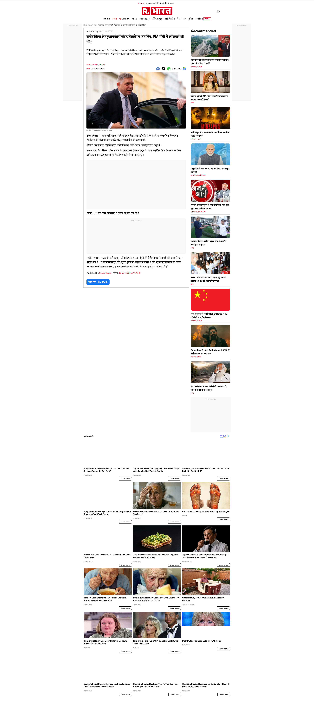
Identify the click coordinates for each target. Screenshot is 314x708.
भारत (88, 68)
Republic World (151, 3)
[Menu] (217, 11)
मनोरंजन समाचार (196, 139)
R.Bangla (161, 3)
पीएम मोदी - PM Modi (98, 281)
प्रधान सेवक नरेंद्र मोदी (198, 175)
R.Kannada (170, 3)
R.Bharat (141, 3)
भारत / (95, 25)
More (206, 19)
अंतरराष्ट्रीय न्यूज (196, 67)
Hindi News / (88, 25)
